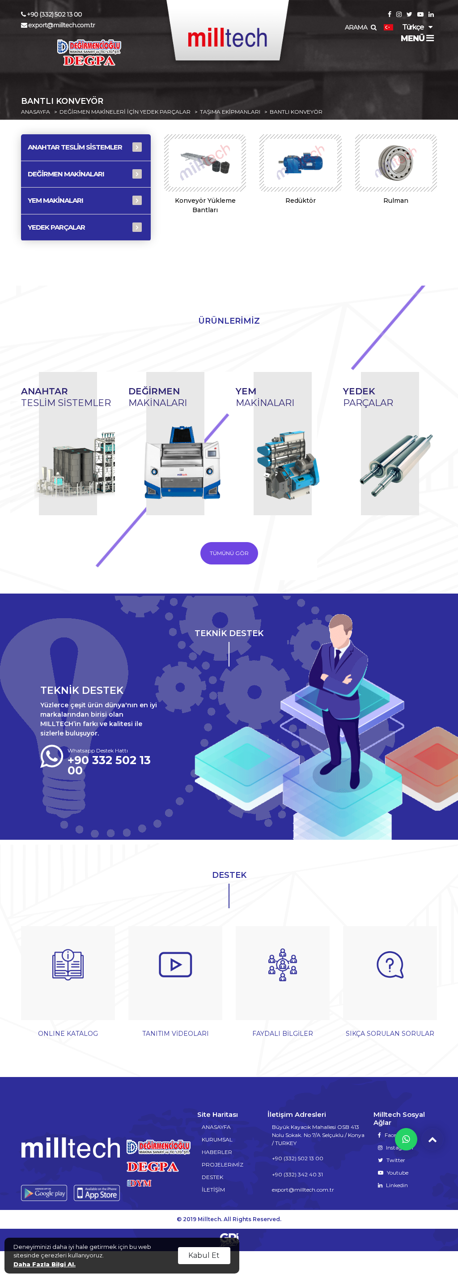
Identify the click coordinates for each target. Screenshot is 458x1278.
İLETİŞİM (213, 1189)
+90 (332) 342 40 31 (297, 1174)
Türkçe (413, 27)
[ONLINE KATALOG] (68, 978)
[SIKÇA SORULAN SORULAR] (390, 978)
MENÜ (413, 38)
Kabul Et (204, 1255)
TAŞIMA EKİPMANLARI (230, 112)
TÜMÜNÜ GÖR (229, 553)
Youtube (397, 1172)
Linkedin (396, 1185)
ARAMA (357, 27)
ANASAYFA (35, 112)
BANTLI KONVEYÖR (296, 112)
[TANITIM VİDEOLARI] (175, 978)
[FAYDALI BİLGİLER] (283, 978)
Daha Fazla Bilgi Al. (44, 1264)
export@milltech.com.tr (61, 25)
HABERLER (217, 1152)
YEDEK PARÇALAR (56, 227)
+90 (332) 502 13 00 (54, 14)
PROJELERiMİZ (222, 1164)
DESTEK (212, 1177)
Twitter (395, 1160)
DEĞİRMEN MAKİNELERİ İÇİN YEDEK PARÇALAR (125, 112)
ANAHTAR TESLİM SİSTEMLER (75, 147)
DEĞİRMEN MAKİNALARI (66, 174)
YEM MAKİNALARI (55, 200)
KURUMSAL (217, 1139)
